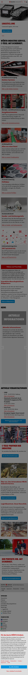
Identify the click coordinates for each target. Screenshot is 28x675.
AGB (8, 662)
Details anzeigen (5, 661)
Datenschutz (13, 661)
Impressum (3, 662)
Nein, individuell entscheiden (14, 671)
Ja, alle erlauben (14, 667)
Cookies (20, 661)
